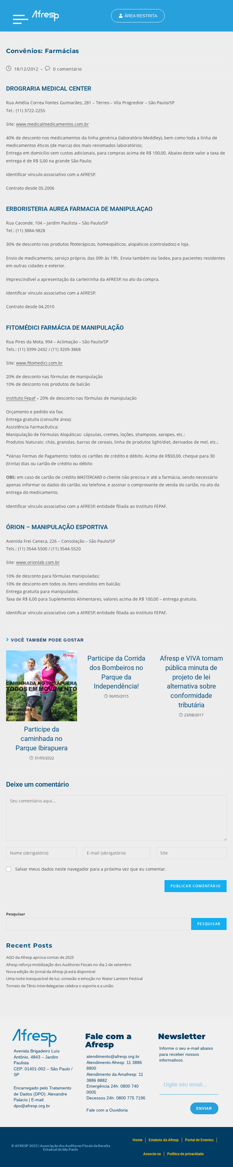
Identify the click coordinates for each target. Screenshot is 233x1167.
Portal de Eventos (199, 1140)
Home (137, 1140)
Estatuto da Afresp (164, 1140)
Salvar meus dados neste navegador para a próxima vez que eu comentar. (90, 869)
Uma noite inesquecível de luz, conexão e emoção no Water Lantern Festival (74, 978)
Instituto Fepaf (20, 398)
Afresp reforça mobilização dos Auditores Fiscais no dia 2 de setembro (68, 964)
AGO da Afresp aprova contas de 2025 (40, 957)
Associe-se (152, 1154)
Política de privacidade (185, 1154)
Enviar (204, 1108)
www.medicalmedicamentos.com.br (52, 124)
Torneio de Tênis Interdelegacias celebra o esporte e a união (59, 986)
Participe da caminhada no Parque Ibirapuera (41, 738)
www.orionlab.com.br (38, 562)
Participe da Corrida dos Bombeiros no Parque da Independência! (116, 672)
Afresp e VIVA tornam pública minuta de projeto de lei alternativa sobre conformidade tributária (191, 682)
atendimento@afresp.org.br (113, 1056)
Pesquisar (15, 914)
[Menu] (20, 19)
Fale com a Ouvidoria (107, 1110)
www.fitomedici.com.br (39, 363)
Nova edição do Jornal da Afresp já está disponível (50, 971)
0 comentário (67, 69)
